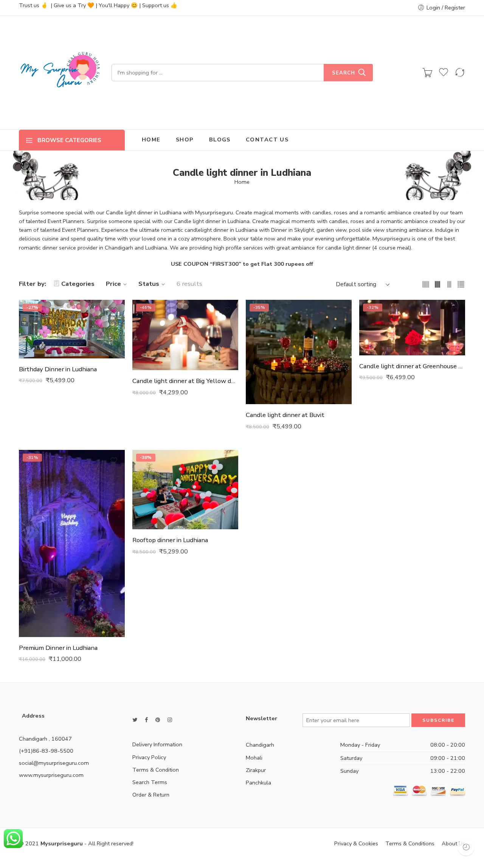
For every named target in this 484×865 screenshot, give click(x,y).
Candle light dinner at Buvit (285, 415)
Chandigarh (260, 745)
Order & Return (150, 794)
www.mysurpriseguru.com (51, 775)
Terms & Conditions (409, 843)
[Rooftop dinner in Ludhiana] (185, 489)
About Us (453, 843)
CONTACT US (267, 139)
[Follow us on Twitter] (134, 720)
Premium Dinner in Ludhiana (58, 647)
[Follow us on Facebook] (146, 720)
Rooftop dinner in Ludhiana (170, 540)
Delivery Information (157, 744)
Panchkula (258, 782)
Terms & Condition (155, 770)
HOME (151, 139)
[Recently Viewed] (466, 847)
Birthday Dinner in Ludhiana (58, 369)
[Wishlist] (114, 310)
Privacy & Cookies (356, 843)
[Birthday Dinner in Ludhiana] (72, 329)
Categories (78, 283)
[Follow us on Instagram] (170, 720)
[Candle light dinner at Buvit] (299, 352)
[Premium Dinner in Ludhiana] (72, 543)
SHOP (185, 139)
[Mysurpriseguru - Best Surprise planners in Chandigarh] (60, 72)
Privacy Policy (149, 757)
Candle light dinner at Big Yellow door (185, 381)
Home (242, 182)
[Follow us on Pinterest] (157, 720)
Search (343, 73)
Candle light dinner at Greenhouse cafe (412, 366)
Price (113, 283)
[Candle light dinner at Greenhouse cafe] (412, 327)
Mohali (254, 757)
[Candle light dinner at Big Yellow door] (185, 335)
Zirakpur (256, 770)
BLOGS (220, 139)
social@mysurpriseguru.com (54, 763)
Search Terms (149, 782)
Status (148, 283)
